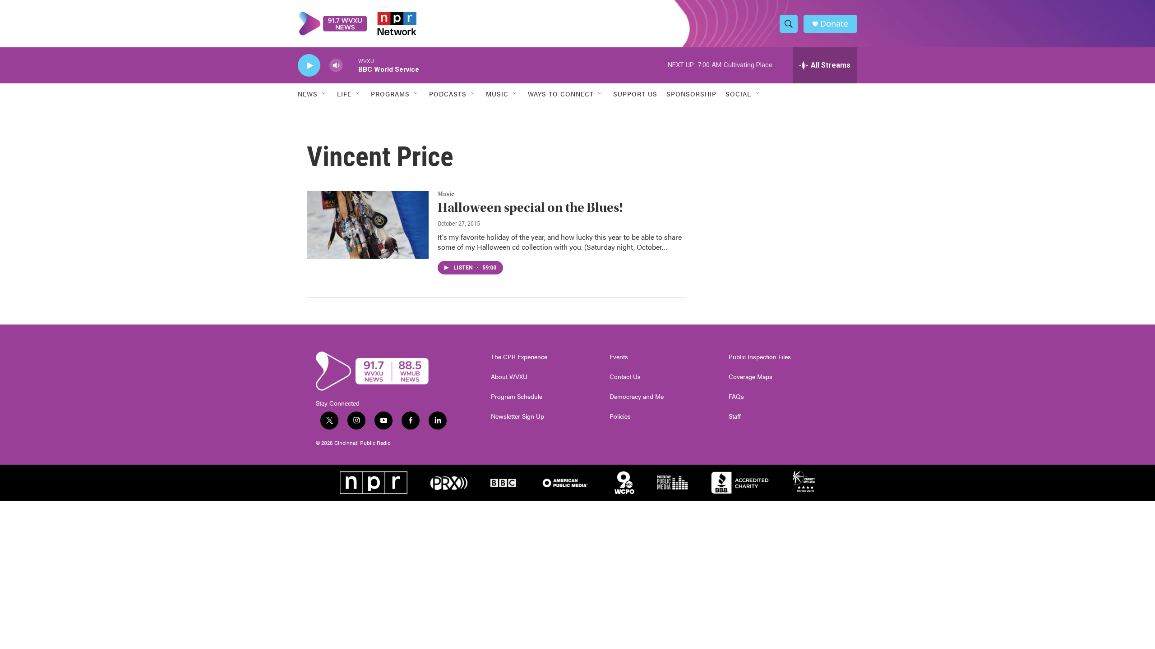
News (308, 93)
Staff (735, 416)
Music (446, 194)
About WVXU (509, 376)
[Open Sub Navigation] (324, 93)
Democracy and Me (637, 396)
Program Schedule (516, 396)
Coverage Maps (750, 376)
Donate (834, 23)
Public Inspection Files (760, 357)
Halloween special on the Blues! (530, 207)
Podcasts (448, 93)
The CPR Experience (519, 357)
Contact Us (625, 376)
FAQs (736, 396)
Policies (620, 416)
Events (619, 357)
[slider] (350, 65)
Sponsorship (691, 93)
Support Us (635, 93)
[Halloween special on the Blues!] (368, 225)
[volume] (336, 65)
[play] (309, 65)
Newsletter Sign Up (517, 416)
